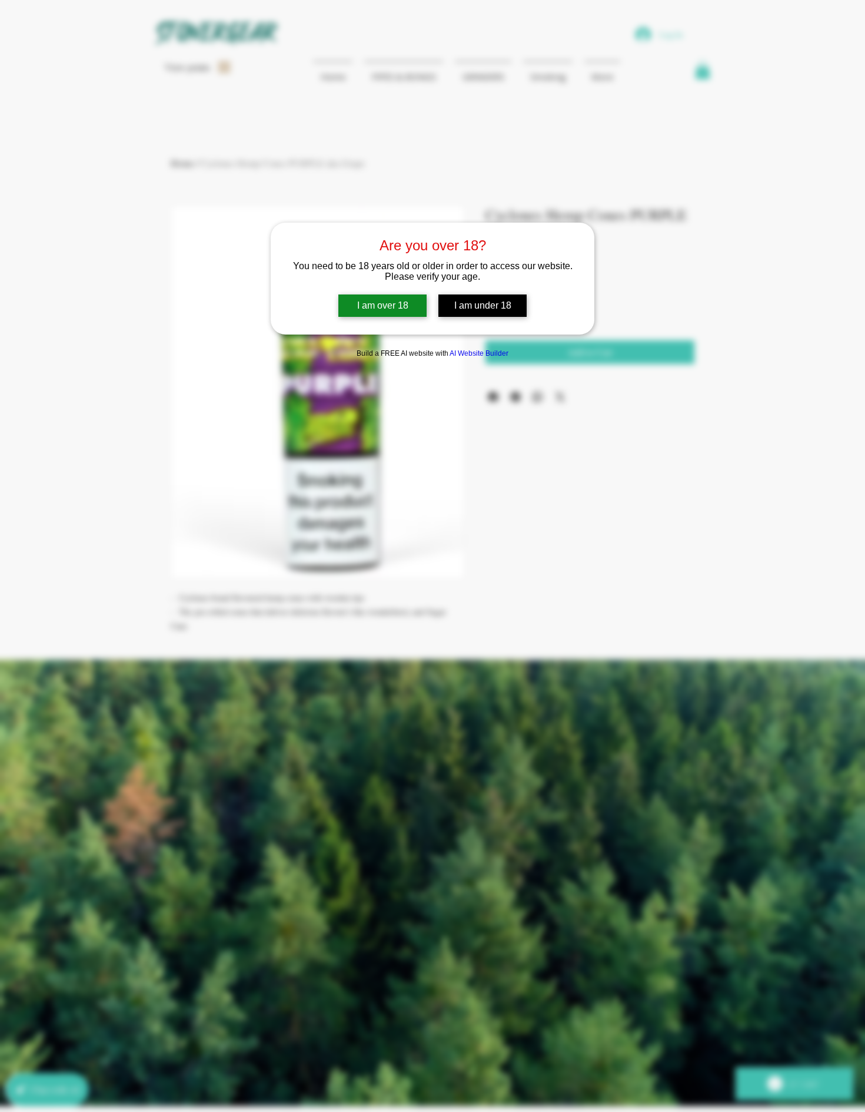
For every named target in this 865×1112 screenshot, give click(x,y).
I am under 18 (482, 305)
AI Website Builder (479, 353)
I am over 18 (382, 305)
